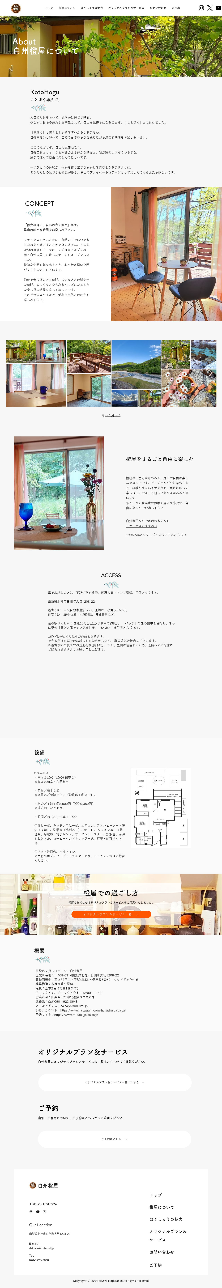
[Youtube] (38, 1211)
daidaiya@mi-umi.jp (74, 1005)
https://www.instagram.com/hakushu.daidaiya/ (93, 1010)
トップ (155, 1195)
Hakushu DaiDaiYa (43, 1203)
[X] (210, 8)
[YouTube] (218, 8)
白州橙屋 (48, 1185)
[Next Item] (210, 373)
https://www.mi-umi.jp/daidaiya (76, 1014)
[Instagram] (201, 8)
